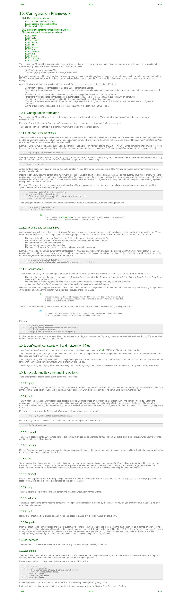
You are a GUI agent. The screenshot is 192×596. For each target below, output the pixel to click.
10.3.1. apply (31, 36)
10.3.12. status (31, 60)
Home (91, 4)
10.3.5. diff (29, 45)
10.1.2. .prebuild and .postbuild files (41, 24)
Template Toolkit (66, 217)
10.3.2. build (30, 38)
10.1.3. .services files (34, 26)
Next (160, 4)
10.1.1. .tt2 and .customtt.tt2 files (40, 22)
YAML (101, 350)
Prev (22, 4)
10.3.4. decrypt (32, 42)
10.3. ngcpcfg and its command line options (42, 32)
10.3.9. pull (30, 54)
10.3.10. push (31, 56)
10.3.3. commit (32, 40)
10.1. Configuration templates (35, 18)
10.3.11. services (32, 58)
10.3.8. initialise (32, 51)
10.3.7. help (30, 49)
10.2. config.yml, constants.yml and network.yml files (46, 30)
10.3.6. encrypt (32, 47)
